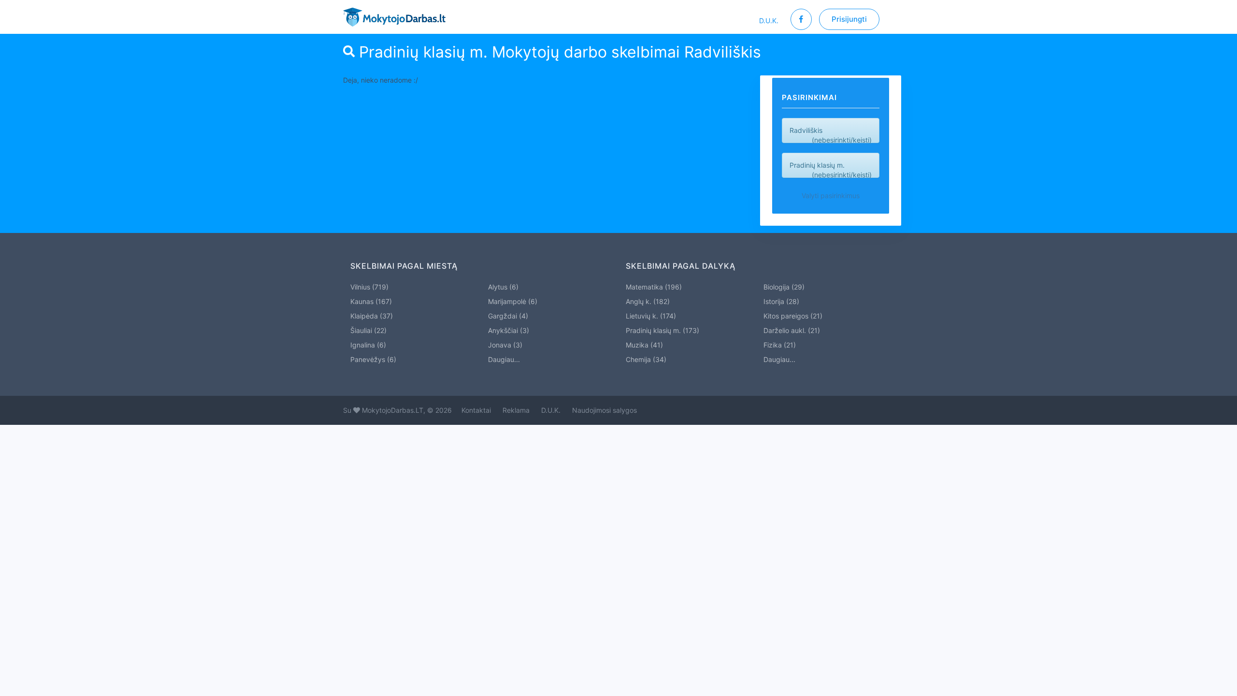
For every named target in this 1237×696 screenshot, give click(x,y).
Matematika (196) (654, 287)
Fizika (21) (779, 345)
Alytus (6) (503, 287)
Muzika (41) (644, 345)
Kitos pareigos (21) (792, 316)
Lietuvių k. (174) (651, 316)
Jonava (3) (505, 345)
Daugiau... (504, 359)
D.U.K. (768, 20)
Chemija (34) (646, 359)
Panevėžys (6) (373, 359)
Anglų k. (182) (648, 301)
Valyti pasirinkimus (831, 195)
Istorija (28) (781, 301)
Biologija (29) (784, 287)
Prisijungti (849, 19)
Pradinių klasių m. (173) (662, 330)
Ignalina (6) (368, 345)
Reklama (516, 410)
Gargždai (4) (508, 316)
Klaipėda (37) (371, 316)
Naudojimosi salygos (604, 410)
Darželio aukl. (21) (791, 330)
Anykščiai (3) (508, 330)
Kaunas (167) (371, 301)
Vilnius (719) (369, 287)
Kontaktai (476, 410)
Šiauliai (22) (368, 330)
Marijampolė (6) (512, 301)
